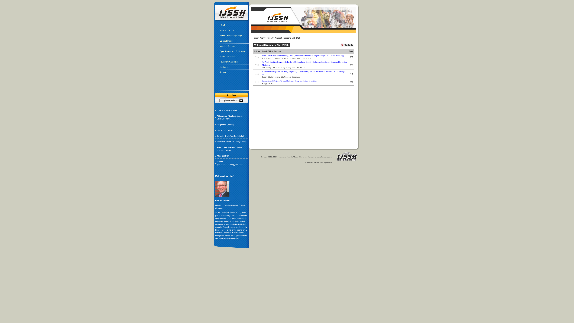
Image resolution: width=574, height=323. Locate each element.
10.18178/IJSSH (227, 130)
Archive (263, 38)
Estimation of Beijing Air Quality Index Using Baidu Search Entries (289, 81)
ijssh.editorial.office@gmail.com (229, 165)
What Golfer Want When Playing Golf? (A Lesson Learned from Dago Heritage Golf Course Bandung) (303, 55)
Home (255, 38)
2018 (270, 38)
